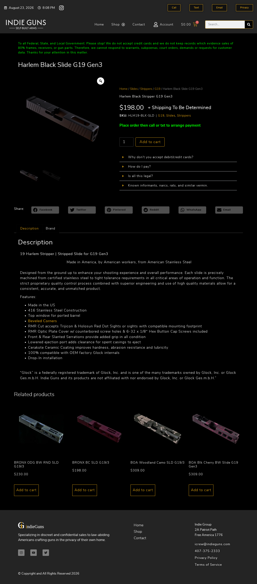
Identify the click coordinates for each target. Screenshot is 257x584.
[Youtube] (33, 552)
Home (99, 24)
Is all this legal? (140, 176)
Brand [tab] (50, 228)
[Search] (249, 24)
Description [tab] (29, 228)
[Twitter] (46, 552)
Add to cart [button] (26, 490)
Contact (139, 24)
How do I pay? (139, 166)
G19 (157, 88)
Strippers (146, 88)
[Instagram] (61, 7)
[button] (178, 157)
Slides (134, 88)
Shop (115, 24)
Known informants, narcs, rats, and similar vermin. (168, 185)
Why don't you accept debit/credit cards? (160, 157)
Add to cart (150, 142)
